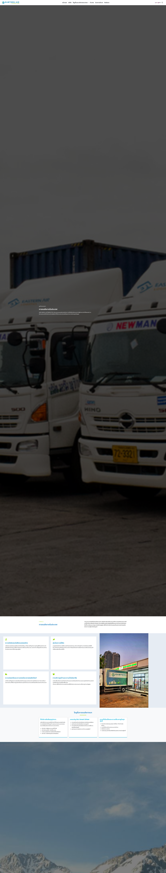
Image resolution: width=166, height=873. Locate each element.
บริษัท (70, 3)
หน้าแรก (64, 3)
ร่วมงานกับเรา (99, 3)
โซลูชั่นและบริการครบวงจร (80, 3)
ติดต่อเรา (106, 3)
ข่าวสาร (92, 3)
